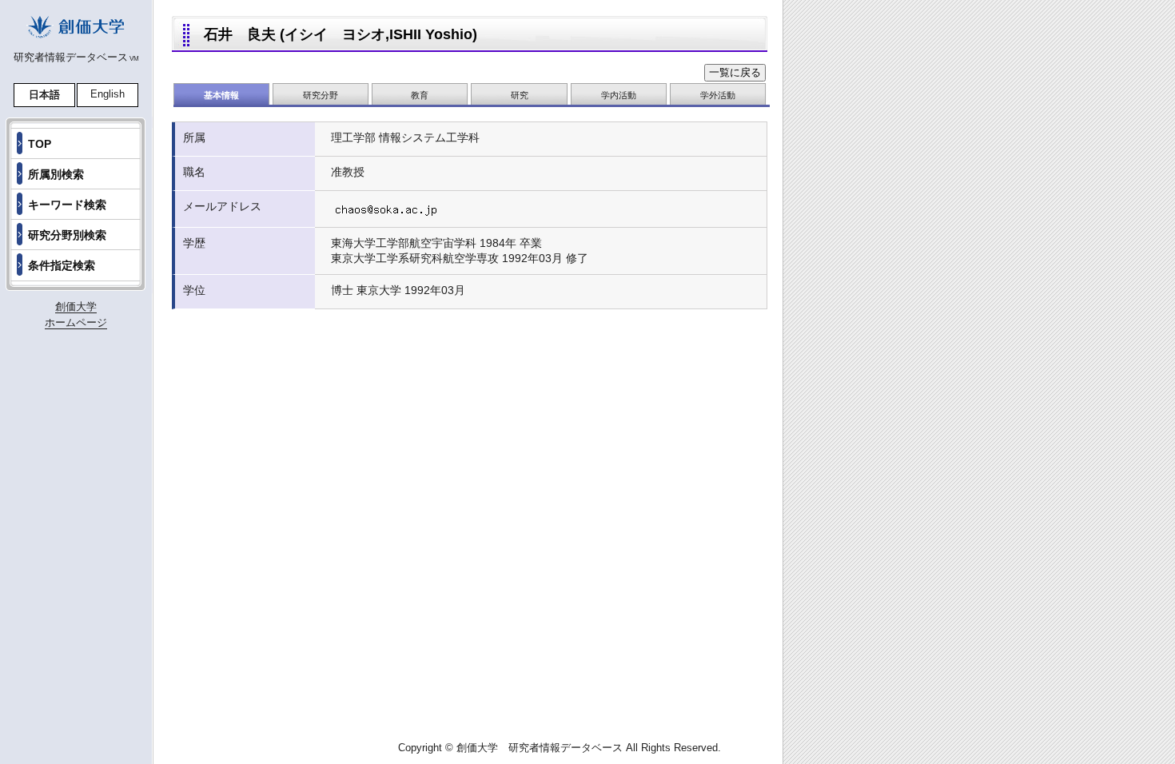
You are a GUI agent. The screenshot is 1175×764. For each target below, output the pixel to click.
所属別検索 (56, 174)
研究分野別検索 (67, 235)
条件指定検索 (61, 265)
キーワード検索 (67, 204)
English (107, 94)
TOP (39, 143)
